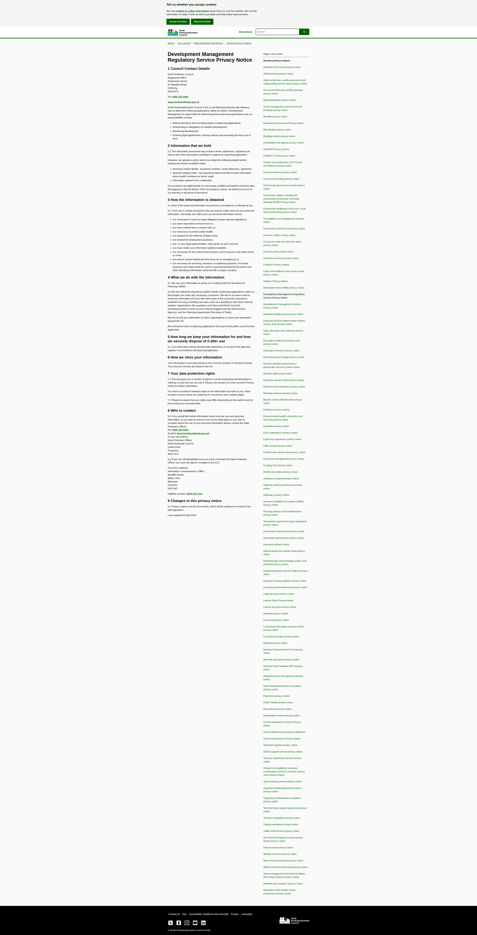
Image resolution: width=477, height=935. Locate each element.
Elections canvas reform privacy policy (283, 380)
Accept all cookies (178, 22)
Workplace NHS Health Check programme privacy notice (279, 892)
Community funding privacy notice (281, 179)
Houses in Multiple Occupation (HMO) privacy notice (283, 503)
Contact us (174, 914)
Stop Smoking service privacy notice (282, 781)
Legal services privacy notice (278, 594)
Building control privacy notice (279, 136)
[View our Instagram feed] (187, 923)
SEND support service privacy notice (282, 751)
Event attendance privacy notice (280, 432)
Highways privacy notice (276, 495)
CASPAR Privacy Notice (276, 149)
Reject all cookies (202, 22)
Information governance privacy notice (283, 538)
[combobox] (277, 32)
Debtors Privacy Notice (275, 281)
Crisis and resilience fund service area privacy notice (283, 273)
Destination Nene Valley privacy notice (283, 287)
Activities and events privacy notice (282, 67)
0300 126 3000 (180, 96)
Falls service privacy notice (277, 445)
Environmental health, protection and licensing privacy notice (282, 418)
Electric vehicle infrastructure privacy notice (282, 401)
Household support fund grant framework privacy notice (285, 523)
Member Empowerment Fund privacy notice (283, 651)
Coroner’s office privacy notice (279, 235)
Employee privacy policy (276, 409)
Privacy (235, 914)
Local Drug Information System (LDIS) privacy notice (283, 628)
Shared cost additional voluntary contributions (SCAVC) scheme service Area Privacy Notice (284, 771)
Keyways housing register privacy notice (284, 581)
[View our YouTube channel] (195, 923)
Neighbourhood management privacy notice (283, 678)
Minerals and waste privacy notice (281, 659)
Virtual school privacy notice (278, 847)
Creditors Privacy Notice (276, 264)
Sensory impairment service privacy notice (282, 760)
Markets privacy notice (275, 643)
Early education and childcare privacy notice (283, 332)
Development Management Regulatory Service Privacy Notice (284, 296)
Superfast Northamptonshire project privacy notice (282, 790)
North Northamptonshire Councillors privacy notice (282, 688)
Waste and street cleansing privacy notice (285, 867)
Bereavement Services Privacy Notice (283, 123)
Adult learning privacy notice (278, 73)
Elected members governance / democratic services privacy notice (281, 365)
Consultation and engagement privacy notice (283, 220)
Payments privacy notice (276, 696)
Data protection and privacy (208, 43)
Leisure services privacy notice (279, 607)
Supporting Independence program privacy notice (282, 800)
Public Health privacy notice (278, 702)
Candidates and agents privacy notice (283, 142)
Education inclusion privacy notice (281, 350)
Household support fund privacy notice (283, 531)
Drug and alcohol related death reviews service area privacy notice (284, 322)
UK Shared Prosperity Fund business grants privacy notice (283, 839)
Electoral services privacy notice (280, 393)
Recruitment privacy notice (277, 709)
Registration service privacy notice (281, 715)
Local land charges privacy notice (281, 636)
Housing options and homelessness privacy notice (282, 513)
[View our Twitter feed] (170, 923)
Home (171, 43)
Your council (184, 43)
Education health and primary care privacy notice (281, 342)
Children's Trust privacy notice (279, 155)
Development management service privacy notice (282, 306)
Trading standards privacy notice (280, 824)
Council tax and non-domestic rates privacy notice (282, 243)
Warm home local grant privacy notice (283, 860)
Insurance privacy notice (276, 544)
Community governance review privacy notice (284, 187)
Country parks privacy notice (278, 251)
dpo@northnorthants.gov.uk (193, 433)
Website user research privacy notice (283, 883)
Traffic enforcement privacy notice (281, 831)
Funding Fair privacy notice (277, 465)
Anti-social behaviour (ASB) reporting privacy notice (283, 92)
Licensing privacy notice (276, 620)
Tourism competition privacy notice (281, 818)
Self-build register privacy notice (280, 745)
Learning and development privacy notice (285, 587)
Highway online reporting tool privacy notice (283, 487)
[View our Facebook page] (179, 923)
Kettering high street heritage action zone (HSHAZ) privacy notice (285, 563)
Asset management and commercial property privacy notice (282, 108)
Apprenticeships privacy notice (279, 100)
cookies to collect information (192, 11)
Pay (184, 914)
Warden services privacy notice (280, 854)
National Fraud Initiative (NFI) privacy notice (283, 668)
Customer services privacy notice (281, 258)
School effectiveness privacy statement (284, 732)
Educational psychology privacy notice (283, 357)
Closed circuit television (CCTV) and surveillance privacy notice (282, 164)
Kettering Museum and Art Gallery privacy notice (285, 573)
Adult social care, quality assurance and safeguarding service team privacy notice (285, 82)
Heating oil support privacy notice (281, 478)
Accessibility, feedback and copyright (208, 914)
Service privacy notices (239, 43)
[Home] (183, 32)
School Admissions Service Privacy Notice (282, 724)
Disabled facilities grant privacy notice (283, 314)
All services (245, 31)
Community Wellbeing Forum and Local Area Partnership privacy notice (284, 210)
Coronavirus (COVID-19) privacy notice (284, 228)
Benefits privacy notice (275, 116)
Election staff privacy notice (277, 373)
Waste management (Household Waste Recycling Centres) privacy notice (284, 875)
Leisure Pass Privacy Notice (278, 600)
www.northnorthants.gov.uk (183, 102)
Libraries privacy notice (275, 613)
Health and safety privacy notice (280, 472)
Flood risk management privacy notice (283, 459)
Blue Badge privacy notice (277, 129)
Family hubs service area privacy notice (284, 452)
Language (246, 914)
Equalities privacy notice (276, 426)
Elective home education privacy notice (284, 386)
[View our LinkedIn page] (203, 923)
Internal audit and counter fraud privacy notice (284, 553)
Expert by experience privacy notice (282, 439)
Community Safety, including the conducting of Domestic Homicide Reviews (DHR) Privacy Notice (281, 198)
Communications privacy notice (280, 172)
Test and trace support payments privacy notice (285, 810)
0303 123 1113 (194, 493)
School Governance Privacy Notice (282, 738)
